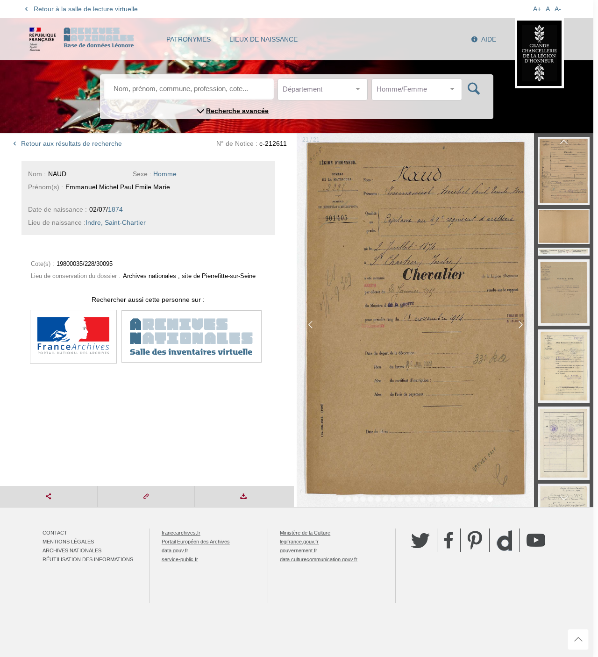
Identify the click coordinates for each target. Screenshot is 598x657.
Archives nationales (72, 550)
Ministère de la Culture (305, 533)
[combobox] (325, 91)
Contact (55, 533)
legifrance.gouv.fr (299, 541)
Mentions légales (68, 541)
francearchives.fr (181, 533)
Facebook (448, 540)
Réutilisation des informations (88, 559)
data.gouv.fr (175, 550)
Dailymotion (504, 540)
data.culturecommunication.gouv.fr (318, 559)
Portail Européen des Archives (196, 541)
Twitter (420, 540)
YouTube (536, 540)
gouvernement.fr (298, 550)
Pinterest (475, 540)
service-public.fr (180, 559)
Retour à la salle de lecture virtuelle (86, 9)
